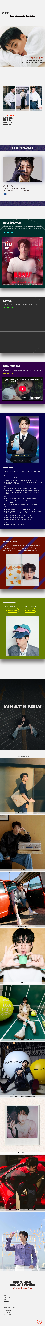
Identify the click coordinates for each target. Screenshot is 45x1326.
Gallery (32, 16)
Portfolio (21, 16)
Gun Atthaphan (10, 1314)
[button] (32, 58)
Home (12, 16)
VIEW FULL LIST (8, 233)
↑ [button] (39, 1322)
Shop (27, 16)
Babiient (8, 1312)
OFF (5, 13)
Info (16, 16)
